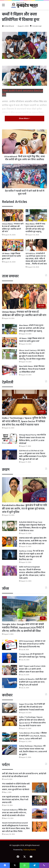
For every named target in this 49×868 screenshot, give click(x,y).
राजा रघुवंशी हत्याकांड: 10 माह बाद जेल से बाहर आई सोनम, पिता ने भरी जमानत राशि (15, 799)
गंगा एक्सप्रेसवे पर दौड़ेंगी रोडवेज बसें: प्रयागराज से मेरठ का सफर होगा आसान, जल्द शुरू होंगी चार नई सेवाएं (16, 786)
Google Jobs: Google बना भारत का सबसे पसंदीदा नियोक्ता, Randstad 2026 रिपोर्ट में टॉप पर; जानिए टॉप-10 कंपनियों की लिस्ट (23, 627)
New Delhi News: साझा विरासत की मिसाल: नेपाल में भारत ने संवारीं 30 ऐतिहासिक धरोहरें (32, 369)
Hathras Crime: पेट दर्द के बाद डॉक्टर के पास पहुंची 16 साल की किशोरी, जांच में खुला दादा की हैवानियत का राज (31, 555)
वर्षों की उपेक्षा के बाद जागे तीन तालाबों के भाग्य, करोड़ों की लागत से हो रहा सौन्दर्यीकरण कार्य (24, 775)
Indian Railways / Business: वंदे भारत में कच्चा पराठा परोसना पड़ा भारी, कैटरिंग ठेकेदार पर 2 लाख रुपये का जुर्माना (33, 750)
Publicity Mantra (29, 849)
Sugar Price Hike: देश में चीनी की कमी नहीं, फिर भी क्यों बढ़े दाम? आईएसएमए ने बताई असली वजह (32, 707)
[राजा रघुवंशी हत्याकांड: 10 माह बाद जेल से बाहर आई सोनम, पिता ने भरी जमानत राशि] (39, 800)
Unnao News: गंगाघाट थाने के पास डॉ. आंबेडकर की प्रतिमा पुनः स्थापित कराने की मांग (12, 227)
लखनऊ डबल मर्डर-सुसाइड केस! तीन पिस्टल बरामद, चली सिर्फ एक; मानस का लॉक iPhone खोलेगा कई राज (33, 541)
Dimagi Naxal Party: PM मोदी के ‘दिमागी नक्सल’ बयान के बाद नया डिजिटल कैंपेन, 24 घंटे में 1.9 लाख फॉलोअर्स (32, 439)
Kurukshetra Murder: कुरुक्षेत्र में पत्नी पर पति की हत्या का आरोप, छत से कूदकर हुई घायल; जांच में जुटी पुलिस (24, 508)
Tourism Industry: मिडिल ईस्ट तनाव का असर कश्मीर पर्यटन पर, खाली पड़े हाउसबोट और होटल (14, 812)
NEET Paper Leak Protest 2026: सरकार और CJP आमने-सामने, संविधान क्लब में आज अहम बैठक (32, 669)
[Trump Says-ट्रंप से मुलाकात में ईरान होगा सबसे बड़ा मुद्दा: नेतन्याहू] (9, 658)
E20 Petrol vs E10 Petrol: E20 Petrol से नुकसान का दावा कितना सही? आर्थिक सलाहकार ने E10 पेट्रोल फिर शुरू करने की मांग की (32, 455)
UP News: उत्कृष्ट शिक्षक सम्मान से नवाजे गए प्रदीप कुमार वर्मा (11, 256)
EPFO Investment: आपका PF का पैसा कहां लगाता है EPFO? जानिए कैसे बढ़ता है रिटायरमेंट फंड (32, 644)
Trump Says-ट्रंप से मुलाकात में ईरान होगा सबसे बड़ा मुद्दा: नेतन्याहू (32, 656)
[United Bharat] (24, 5)
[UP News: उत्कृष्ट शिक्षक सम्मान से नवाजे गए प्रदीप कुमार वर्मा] (12, 245)
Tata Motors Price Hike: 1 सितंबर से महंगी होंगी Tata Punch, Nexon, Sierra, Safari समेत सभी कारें (33, 736)
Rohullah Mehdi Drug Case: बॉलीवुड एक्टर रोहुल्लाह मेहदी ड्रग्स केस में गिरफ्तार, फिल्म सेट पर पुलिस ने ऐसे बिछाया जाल (32, 526)
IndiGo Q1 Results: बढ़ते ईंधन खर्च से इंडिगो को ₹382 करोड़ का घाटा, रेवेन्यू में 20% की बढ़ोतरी (32, 682)
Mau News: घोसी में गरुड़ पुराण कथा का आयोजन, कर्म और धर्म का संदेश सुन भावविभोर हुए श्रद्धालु (35, 227)
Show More (24, 118)
